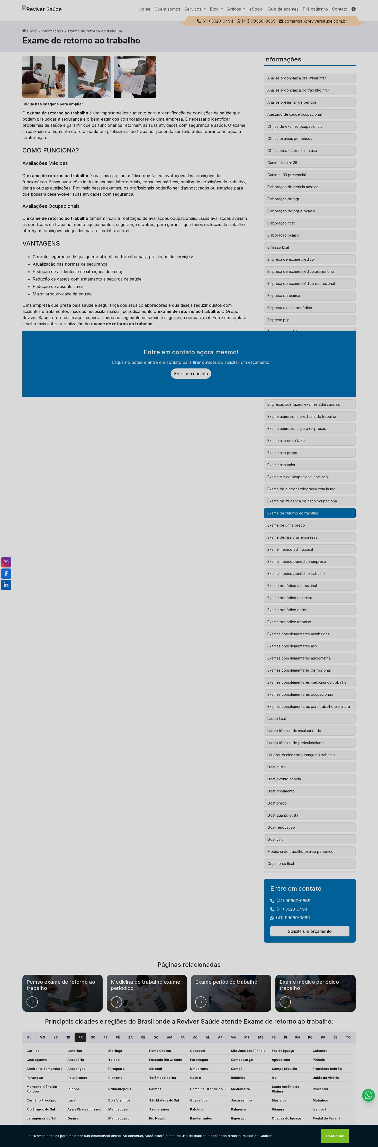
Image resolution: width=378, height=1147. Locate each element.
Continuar (335, 1136)
